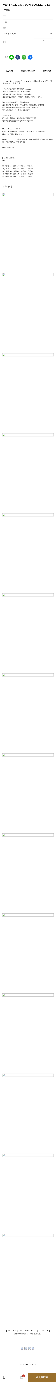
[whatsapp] (24, 57)
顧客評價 (47, 71)
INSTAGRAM (20, 1334)
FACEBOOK (35, 1334)
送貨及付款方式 (28, 71)
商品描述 (9, 71)
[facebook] (17, 57)
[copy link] (30, 57)
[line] (11, 57)
